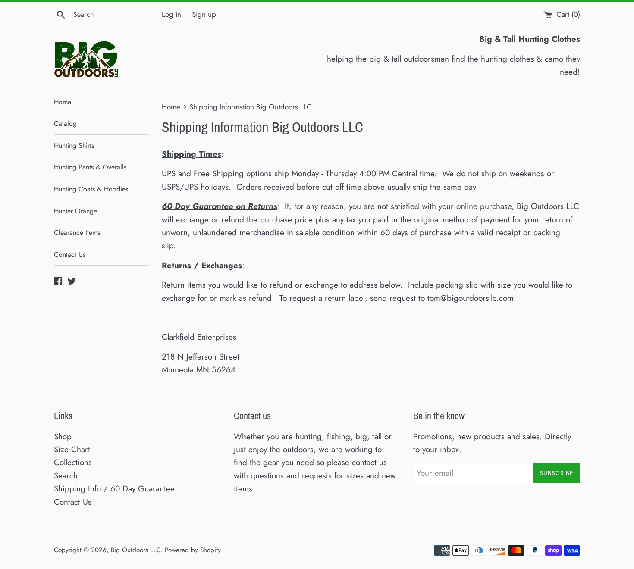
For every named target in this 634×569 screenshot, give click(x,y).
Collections (73, 462)
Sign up (204, 14)
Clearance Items (77, 233)
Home (62, 102)
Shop (63, 436)
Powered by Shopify (193, 550)
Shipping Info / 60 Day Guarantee (114, 488)
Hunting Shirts (74, 145)
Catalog (65, 123)
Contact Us (69, 254)
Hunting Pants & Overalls (90, 167)
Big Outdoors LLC (135, 550)
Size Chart (72, 449)
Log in (171, 14)
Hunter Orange (75, 211)
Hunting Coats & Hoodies (91, 189)
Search (66, 475)
